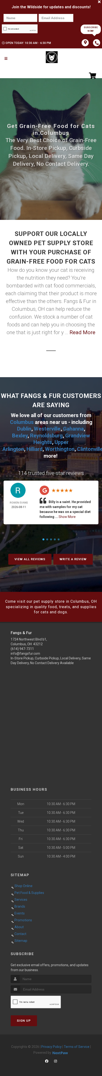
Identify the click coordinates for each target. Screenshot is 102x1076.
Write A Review (73, 559)
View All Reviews (29, 559)
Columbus (22, 422)
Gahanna (73, 429)
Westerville (47, 429)
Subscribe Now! (91, 29)
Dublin (24, 429)
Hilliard (34, 449)
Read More (82, 332)
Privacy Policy (51, 1047)
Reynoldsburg (46, 436)
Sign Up (24, 1020)
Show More (67, 517)
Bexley (20, 436)
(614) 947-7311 (22, 649)
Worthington (59, 449)
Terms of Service (76, 1047)
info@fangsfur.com (25, 653)
